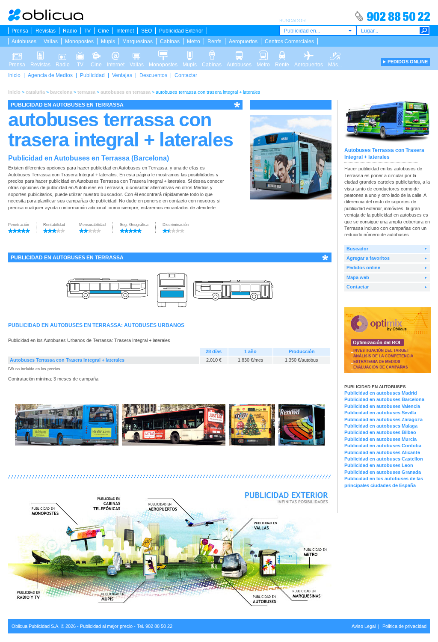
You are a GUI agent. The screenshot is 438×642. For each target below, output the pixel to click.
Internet (125, 31)
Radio (70, 31)
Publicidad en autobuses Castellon (383, 458)
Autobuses (24, 42)
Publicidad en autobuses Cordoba (382, 445)
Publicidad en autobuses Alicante (382, 452)
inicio (14, 92)
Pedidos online (363, 267)
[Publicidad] (387, 371)
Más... (335, 53)
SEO (146, 31)
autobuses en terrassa (126, 92)
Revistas (46, 31)
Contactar (186, 75)
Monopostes (79, 42)
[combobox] (317, 31)
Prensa (20, 31)
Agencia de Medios (50, 75)
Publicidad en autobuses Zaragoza (383, 419)
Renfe (214, 42)
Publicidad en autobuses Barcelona (384, 399)
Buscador (357, 248)
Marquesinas (137, 42)
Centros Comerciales (289, 42)
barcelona (61, 92)
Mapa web (357, 277)
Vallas (51, 42)
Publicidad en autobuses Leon (378, 465)
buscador (111, 194)
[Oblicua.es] (46, 19)
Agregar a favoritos (368, 258)
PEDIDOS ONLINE (408, 61)
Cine (103, 31)
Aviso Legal (364, 626)
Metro (193, 42)
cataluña (35, 92)
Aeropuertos (243, 42)
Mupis (108, 42)
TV (87, 31)
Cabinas (170, 42)
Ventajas (122, 75)
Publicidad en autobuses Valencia (382, 406)
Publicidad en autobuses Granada (382, 472)
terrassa (86, 92)
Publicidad (92, 75)
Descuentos (153, 75)
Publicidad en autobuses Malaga (380, 425)
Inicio (14, 75)
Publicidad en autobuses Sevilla (380, 412)
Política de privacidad (404, 626)
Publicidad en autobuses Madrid (380, 392)
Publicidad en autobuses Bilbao (380, 432)
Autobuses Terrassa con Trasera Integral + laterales (67, 360)
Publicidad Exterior (181, 31)
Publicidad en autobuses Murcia (380, 439)
